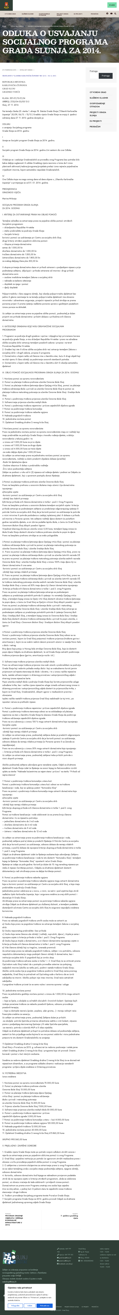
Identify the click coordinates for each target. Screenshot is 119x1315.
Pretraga (94, 71)
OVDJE (18, 1275)
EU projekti (78, 14)
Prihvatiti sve (44, 1306)
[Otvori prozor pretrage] (115, 13)
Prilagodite (15, 1306)
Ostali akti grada (17, 26)
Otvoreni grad (10, 14)
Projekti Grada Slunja (62, 14)
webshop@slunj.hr (9, 1281)
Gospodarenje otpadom (44, 14)
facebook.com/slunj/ (66, 1264)
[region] (30, 1297)
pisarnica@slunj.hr (65, 1261)
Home (4, 26)
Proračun (94, 14)
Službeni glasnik (28, 14)
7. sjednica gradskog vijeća (69, 1216)
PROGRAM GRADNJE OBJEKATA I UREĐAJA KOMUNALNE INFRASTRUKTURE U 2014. (14, 1219)
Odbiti (29, 1306)
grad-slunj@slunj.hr (65, 1258)
